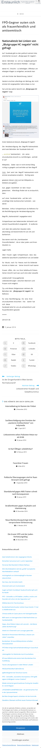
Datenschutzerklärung (9, 745)
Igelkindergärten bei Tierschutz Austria (14, 673)
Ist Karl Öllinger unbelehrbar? (20, 449)
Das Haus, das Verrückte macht (12, 582)
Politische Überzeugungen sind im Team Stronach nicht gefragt (20, 478)
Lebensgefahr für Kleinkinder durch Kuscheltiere (17, 654)
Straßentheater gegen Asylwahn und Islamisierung (20, 507)
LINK (16, 180)
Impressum (35, 745)
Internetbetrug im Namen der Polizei (20, 406)
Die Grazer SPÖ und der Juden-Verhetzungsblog (20, 535)
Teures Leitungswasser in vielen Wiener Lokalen (17, 665)
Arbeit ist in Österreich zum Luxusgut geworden (17, 631)
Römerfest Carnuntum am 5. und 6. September (17, 561)
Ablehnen (20, 734)
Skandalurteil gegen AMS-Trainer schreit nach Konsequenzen (20, 492)
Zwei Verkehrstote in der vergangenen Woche (17, 557)
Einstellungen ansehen (20, 740)
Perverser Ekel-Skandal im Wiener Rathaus (16, 565)
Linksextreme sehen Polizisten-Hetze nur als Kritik (20, 435)
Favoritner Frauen (20, 463)
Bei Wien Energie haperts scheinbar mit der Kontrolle (19, 696)
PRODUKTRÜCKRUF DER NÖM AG (13, 669)
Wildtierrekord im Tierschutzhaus (13, 603)
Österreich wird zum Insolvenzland (13, 586)
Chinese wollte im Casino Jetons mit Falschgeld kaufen (19, 614)
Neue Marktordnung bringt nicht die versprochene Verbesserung (20, 521)
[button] (38, 704)
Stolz (4, 172)
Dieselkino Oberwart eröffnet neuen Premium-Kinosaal (20, 700)
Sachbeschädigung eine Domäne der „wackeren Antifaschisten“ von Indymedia (20, 423)
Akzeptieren (20, 728)
